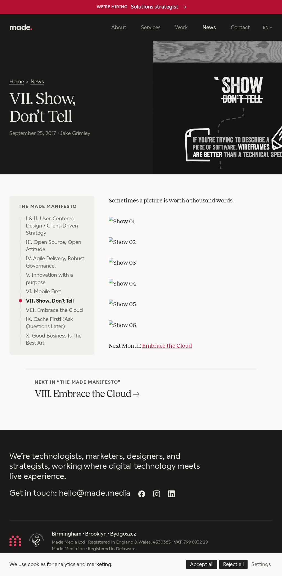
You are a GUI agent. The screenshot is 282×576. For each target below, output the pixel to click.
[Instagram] (156, 493)
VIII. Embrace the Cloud (54, 310)
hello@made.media (94, 493)
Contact (240, 27)
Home (16, 81)
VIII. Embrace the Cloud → (87, 393)
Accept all (201, 564)
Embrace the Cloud (167, 345)
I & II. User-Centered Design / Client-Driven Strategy (52, 226)
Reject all (233, 564)
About (118, 27)
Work (181, 27)
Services (150, 27)
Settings (261, 564)
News (209, 27)
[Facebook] (141, 493)
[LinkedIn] (171, 493)
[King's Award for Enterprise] (36, 541)
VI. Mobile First (43, 291)
